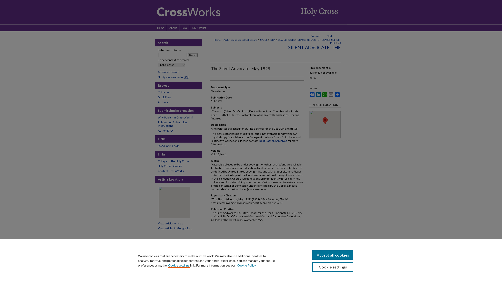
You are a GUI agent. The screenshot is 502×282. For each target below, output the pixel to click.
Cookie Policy (246, 265)
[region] (251, 260)
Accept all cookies (333, 255)
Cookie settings (178, 265)
